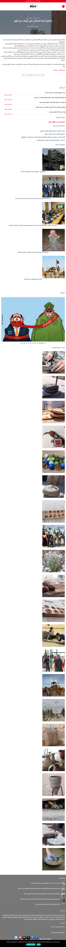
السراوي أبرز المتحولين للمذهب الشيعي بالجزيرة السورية (33, 252)
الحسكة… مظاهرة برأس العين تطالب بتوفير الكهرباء (50, 140)
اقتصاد (34, 18)
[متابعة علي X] (28, 938)
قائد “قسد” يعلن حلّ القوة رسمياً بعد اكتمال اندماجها (45, 883)
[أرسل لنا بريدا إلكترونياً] (24, 938)
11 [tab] (26, 343)
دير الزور (31, 18)
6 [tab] (35, 343)
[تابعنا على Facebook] (37, 938)
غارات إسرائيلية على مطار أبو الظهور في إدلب (47, 904)
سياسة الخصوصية (31, 944)
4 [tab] (39, 343)
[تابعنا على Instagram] (33, 938)
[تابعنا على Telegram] (16, 938)
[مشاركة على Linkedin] (28, 75)
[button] (63, 6)
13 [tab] (22, 343)
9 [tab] (30, 343)
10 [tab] (28, 343)
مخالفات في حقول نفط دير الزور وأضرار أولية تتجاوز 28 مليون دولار (42, 894)
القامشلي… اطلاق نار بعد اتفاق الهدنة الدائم (33, 172)
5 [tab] (37, 343)
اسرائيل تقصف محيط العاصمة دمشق (55, 134)
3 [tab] (41, 343)
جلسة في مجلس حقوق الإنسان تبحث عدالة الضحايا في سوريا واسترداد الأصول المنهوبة (33, 225)
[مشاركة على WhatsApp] (43, 75)
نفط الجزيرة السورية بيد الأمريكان (33, 279)
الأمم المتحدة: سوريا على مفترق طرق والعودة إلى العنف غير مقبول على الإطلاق (43, 137)
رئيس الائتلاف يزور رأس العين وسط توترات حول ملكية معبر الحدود (33, 198)
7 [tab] (33, 343)
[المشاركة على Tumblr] (25, 75)
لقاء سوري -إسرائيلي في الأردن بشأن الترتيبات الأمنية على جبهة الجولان (40, 899)
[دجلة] (33, 6)
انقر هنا (63, 923)
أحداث (38, 18)
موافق (38, 944)
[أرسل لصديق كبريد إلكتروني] (34, 75)
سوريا (27, 18)
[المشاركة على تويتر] (37, 75)
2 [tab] (43, 343)
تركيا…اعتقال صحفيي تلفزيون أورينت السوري (52, 131)
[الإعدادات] (64, 944)
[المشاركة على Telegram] (22, 75)
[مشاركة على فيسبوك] (40, 75)
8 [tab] (32, 343)
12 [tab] (24, 343)
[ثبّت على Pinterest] (31, 75)
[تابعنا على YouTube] (20, 938)
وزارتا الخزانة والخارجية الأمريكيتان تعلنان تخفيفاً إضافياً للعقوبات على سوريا (39, 888)
